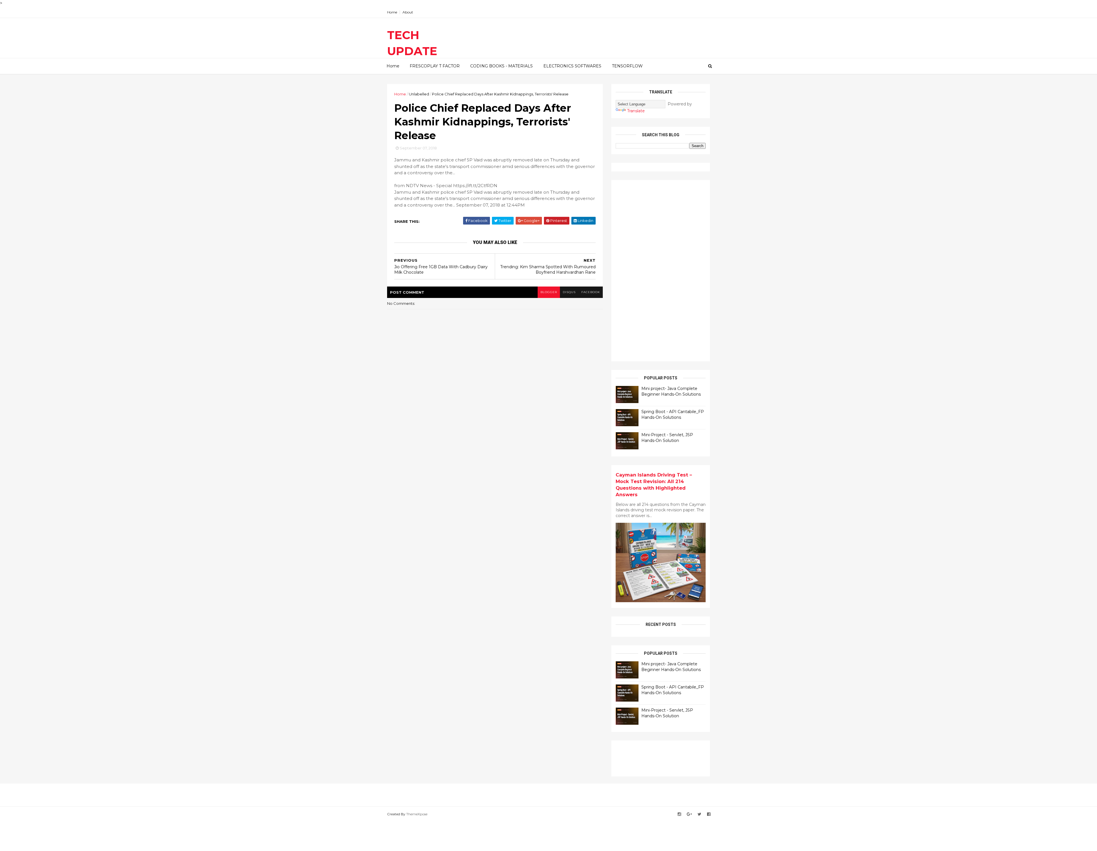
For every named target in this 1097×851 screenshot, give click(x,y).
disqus (569, 292)
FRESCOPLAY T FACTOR (435, 66)
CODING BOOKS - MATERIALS (501, 66)
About (408, 12)
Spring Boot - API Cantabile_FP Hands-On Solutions (672, 414)
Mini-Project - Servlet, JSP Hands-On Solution (667, 437)
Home (392, 12)
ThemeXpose (416, 814)
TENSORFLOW (627, 66)
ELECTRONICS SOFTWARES (572, 66)
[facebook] (708, 814)
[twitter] (699, 814)
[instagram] (679, 814)
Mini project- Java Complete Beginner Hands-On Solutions (671, 391)
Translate (636, 110)
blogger (549, 292)
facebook (590, 292)
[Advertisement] (658, 270)
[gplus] (689, 814)
